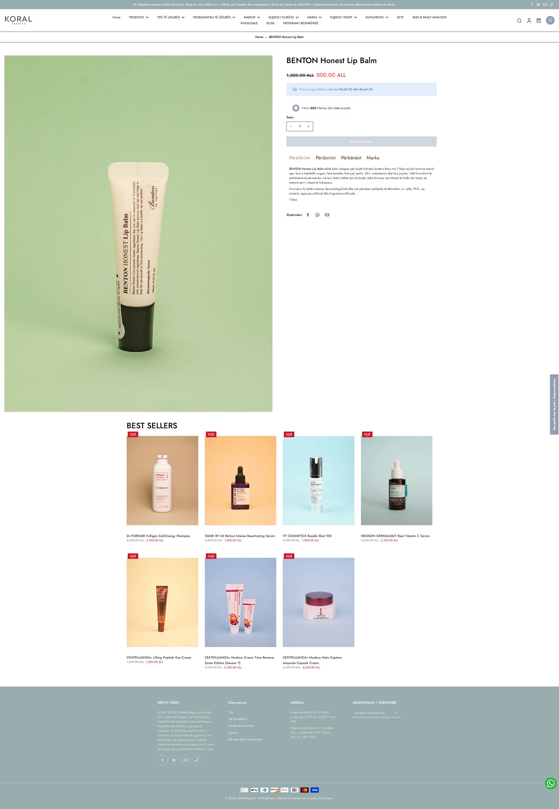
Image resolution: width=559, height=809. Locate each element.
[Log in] (529, 20)
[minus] (291, 126)
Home (259, 37)
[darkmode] (550, 20)
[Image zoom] (138, 233)
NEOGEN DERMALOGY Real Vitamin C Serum (395, 536)
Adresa (233, 733)
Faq (230, 712)
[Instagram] (538, 4)
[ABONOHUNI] (396, 713)
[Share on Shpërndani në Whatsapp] (317, 215)
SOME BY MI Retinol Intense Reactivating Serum (240, 536)
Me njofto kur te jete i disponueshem (554, 404)
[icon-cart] (538, 20)
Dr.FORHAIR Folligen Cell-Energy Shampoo (158, 536)
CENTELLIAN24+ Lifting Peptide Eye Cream (159, 657)
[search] (519, 20)
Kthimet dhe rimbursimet (245, 739)
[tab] (299, 158)
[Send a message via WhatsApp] (551, 783)
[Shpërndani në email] (327, 215)
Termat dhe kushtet (241, 726)
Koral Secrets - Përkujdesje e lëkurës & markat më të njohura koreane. (285, 798)
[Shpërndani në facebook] (308, 215)
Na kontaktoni (237, 719)
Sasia (289, 117)
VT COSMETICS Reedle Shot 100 (307, 536)
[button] (361, 141)
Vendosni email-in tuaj (370, 713)
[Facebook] (531, 4)
